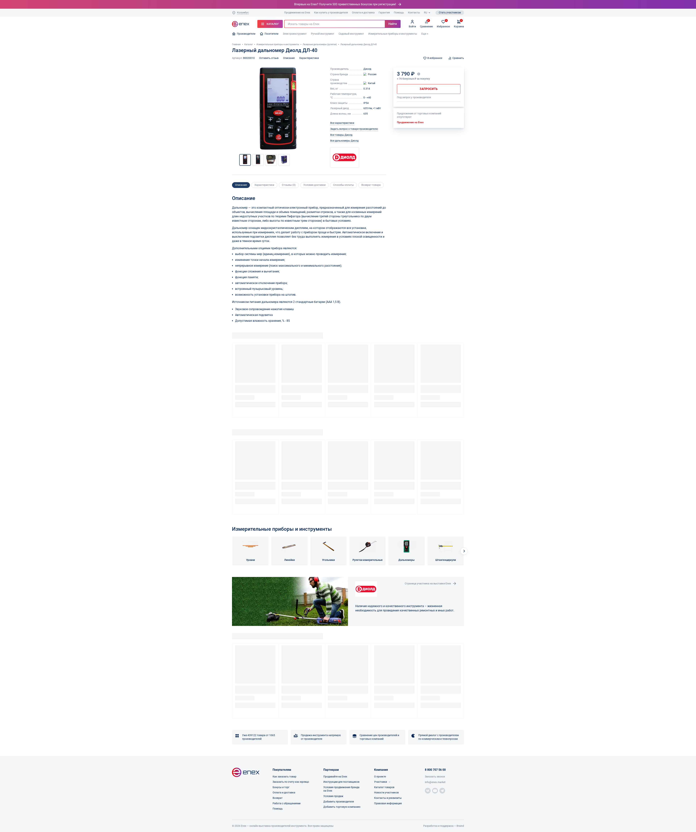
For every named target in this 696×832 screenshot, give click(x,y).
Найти (392, 24)
